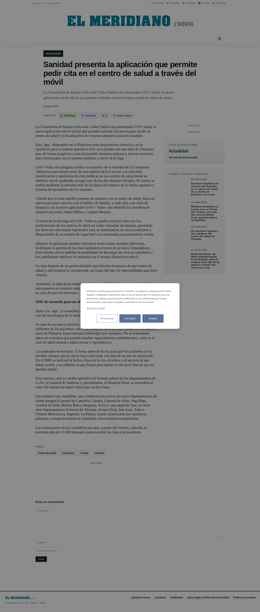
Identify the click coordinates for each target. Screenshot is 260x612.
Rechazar (130, 318)
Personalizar (107, 318)
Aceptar (153, 318)
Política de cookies (96, 308)
